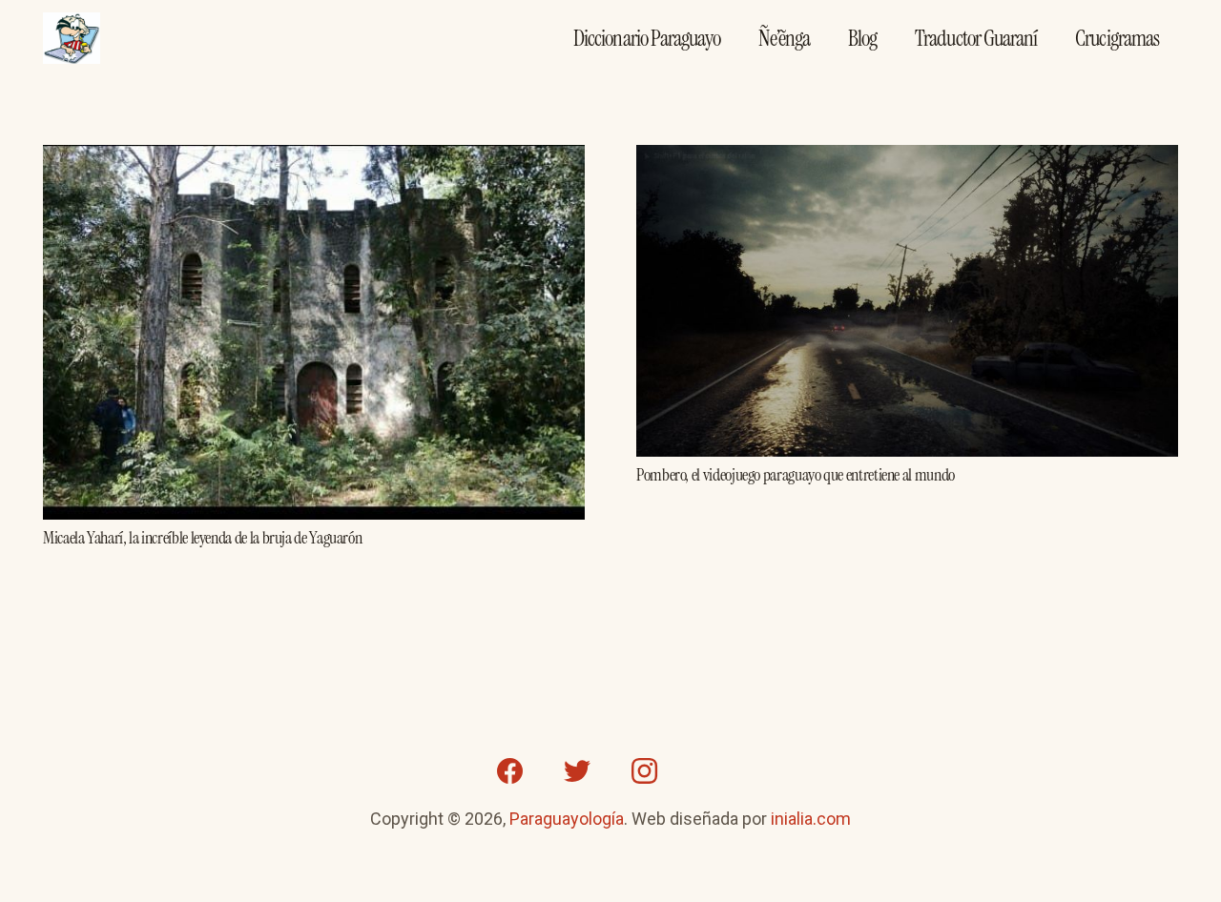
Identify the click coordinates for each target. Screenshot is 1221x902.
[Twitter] (577, 771)
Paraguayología (566, 819)
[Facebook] (510, 771)
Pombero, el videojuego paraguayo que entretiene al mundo (795, 474)
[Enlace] (71, 38)
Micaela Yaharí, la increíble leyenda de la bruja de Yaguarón (202, 537)
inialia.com (811, 819)
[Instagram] (643, 771)
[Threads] (710, 771)
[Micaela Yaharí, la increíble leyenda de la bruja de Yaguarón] (314, 159)
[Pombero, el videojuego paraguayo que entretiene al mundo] (907, 159)
